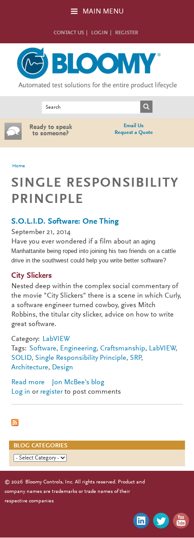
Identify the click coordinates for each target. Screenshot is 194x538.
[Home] (97, 91)
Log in (20, 391)
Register (126, 33)
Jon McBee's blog (78, 382)
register (51, 391)
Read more (28, 382)
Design (62, 367)
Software (42, 348)
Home (18, 166)
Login (99, 33)
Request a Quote (134, 132)
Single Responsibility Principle (80, 358)
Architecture (29, 367)
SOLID (21, 358)
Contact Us (69, 33)
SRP (135, 358)
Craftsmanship (122, 348)
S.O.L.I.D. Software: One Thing (65, 222)
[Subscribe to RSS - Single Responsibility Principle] (14, 424)
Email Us (133, 126)
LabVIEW (56, 339)
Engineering (78, 348)
